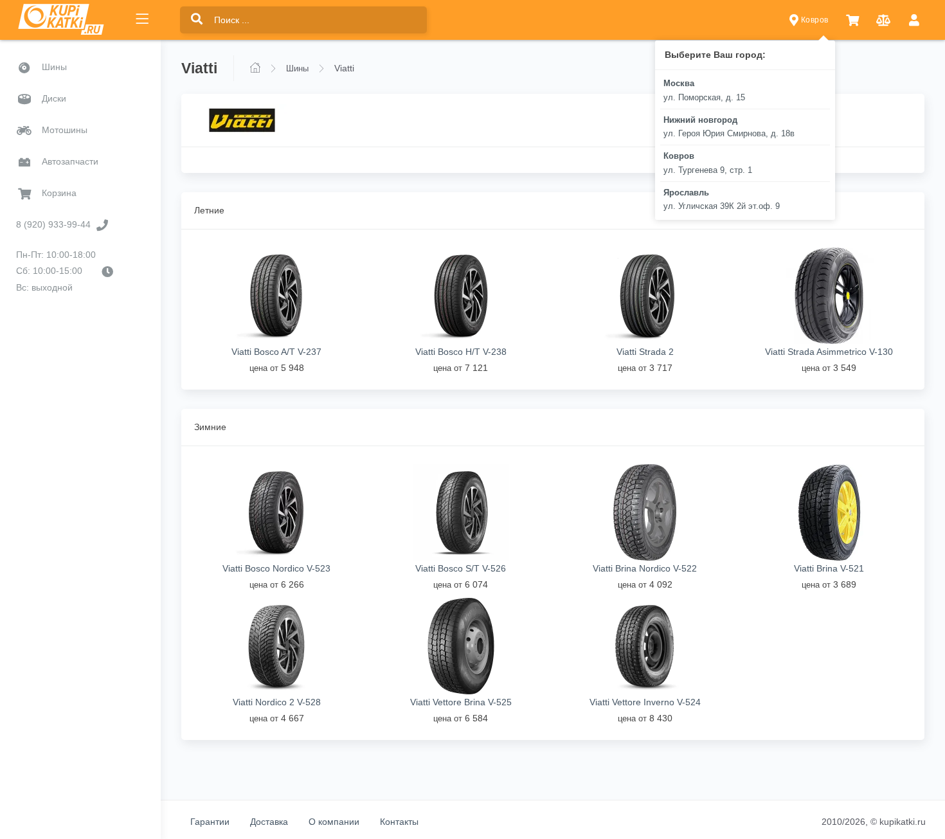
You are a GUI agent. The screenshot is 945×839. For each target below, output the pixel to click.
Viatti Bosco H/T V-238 (461, 352)
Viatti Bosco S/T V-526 (460, 568)
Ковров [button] (813, 19)
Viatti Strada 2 (645, 352)
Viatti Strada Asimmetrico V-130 (829, 352)
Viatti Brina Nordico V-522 (645, 568)
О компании (334, 821)
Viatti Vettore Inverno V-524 (645, 702)
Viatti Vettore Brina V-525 (461, 702)
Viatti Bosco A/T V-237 (276, 352)
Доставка (269, 821)
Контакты (399, 821)
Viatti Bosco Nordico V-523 (276, 568)
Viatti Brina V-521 (829, 568)
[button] (852, 20)
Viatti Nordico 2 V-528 (277, 702)
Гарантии (210, 821)
